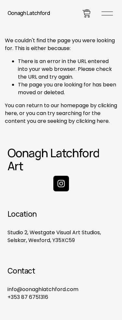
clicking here (92, 121)
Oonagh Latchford (28, 13)
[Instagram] (61, 183)
